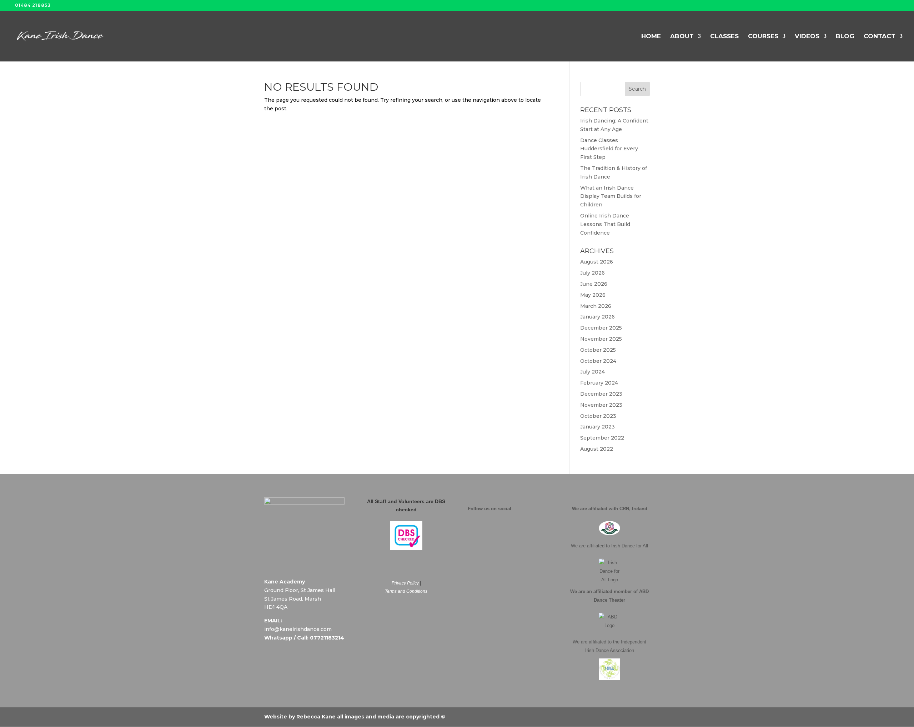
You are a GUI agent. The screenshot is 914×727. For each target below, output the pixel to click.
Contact (879, 37)
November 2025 (601, 339)
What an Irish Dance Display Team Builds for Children (610, 196)
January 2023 (597, 426)
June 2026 (593, 284)
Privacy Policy (405, 583)
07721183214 (327, 638)
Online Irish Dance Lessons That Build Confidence (605, 224)
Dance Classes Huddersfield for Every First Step (609, 149)
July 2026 (592, 273)
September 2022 (602, 438)
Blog (845, 37)
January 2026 (597, 317)
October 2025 (598, 350)
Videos (807, 37)
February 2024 (599, 383)
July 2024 (592, 371)
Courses (763, 37)
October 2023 (598, 416)
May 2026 (593, 295)
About (682, 37)
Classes (724, 37)
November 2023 (601, 405)
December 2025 (601, 328)
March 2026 (595, 306)
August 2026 (596, 262)
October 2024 (598, 361)
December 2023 (601, 394)
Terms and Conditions (406, 591)
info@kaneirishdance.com (298, 629)
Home (651, 37)
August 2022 (596, 449)
